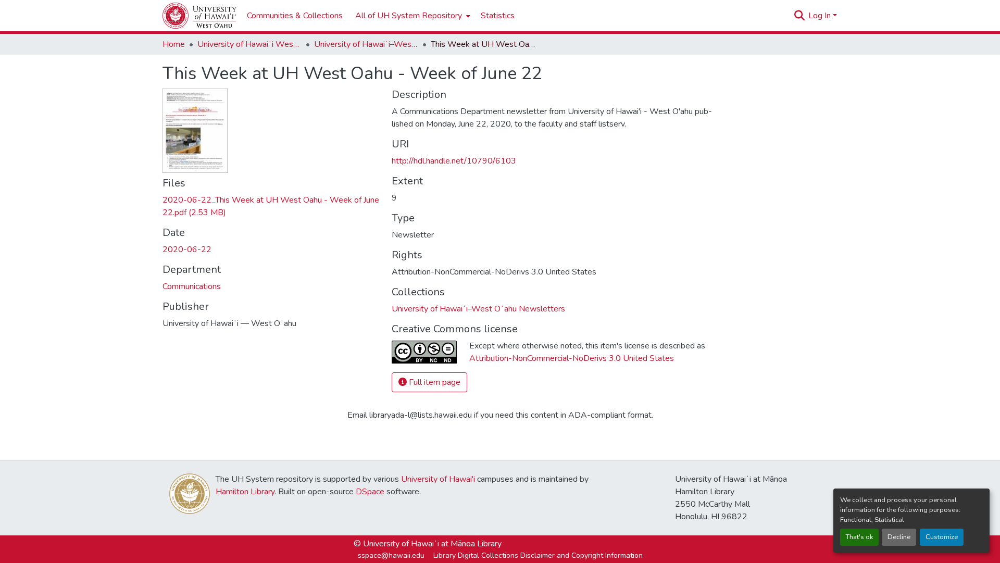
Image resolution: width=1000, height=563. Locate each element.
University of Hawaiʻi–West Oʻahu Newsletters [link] (366, 44)
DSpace (370, 491)
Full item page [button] (433, 382)
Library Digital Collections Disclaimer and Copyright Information (538, 555)
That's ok (859, 537)
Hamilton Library (245, 491)
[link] (270, 206)
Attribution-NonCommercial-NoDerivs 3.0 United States (571, 358)
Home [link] (173, 44)
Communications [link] (191, 286)
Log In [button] (820, 15)
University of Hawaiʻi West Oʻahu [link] (249, 44)
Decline (899, 537)
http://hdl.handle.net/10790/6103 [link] (454, 161)
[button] (199, 16)
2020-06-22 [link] (186, 249)
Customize (942, 537)
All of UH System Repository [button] (408, 15)
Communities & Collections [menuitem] (295, 15)
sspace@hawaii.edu (391, 555)
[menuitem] (411, 15)
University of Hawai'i (438, 479)
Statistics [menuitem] (498, 15)
